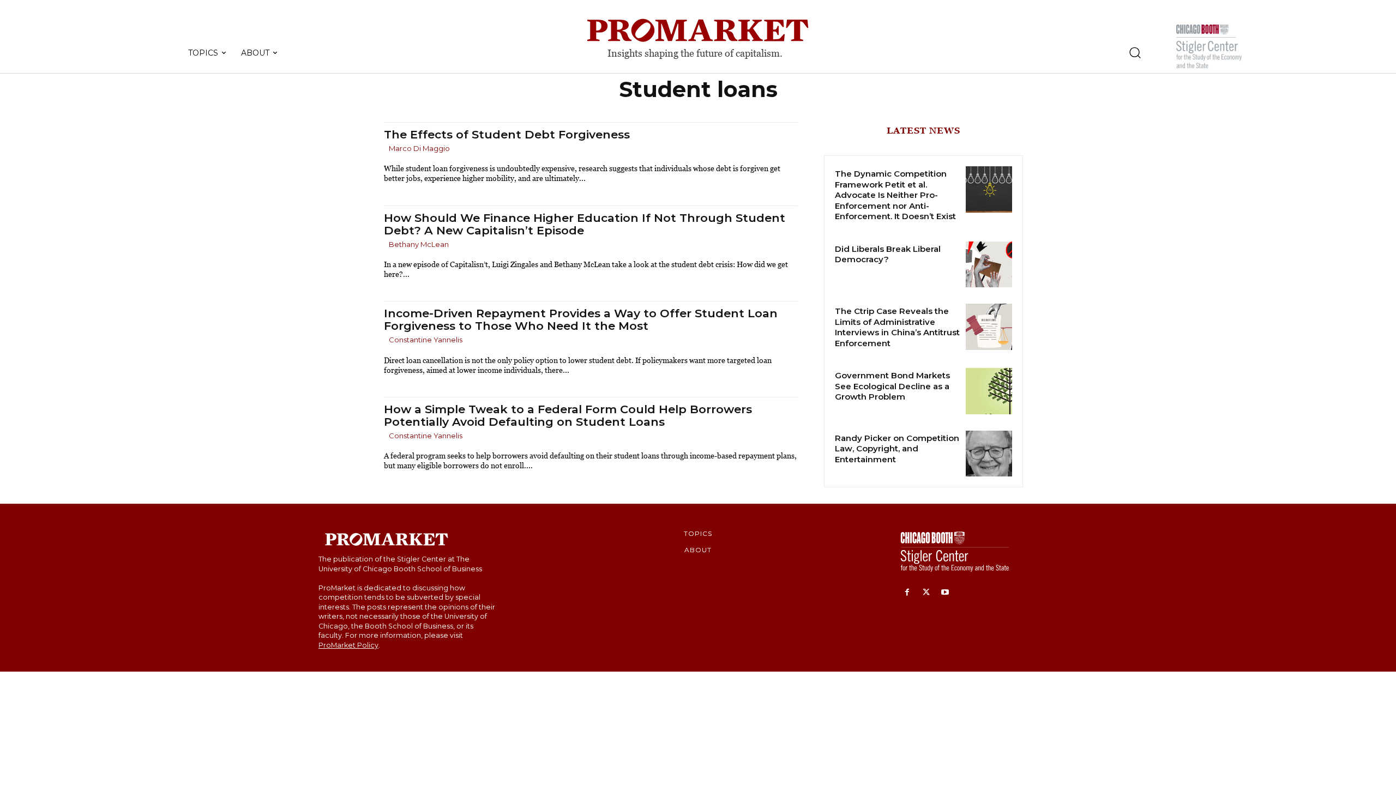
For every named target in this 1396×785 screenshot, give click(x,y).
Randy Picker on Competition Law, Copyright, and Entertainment (897, 448)
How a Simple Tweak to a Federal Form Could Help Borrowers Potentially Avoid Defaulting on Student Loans (568, 415)
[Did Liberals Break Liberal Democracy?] (989, 264)
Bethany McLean (419, 244)
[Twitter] (926, 593)
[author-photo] (385, 149)
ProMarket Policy (348, 645)
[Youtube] (945, 593)
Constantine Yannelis (425, 339)
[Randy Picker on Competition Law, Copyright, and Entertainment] (989, 454)
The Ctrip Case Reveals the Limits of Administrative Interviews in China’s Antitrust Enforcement (897, 327)
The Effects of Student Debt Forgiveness (507, 134)
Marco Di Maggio (419, 148)
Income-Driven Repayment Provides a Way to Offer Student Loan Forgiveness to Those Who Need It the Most (581, 319)
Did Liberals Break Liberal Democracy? (888, 254)
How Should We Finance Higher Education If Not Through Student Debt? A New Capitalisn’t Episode (584, 224)
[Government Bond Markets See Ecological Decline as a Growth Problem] (989, 391)
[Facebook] (907, 593)
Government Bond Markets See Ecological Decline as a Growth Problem (892, 386)
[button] (1135, 52)
